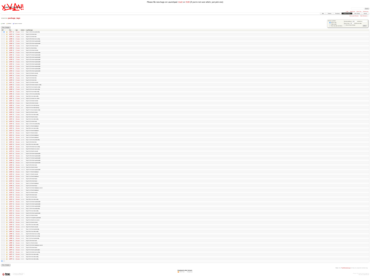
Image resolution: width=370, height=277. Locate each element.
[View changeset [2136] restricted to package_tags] (13, 197)
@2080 (10, 247)
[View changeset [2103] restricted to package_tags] (13, 224)
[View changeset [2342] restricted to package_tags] (13, 55)
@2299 (10, 80)
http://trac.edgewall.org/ (364, 274)
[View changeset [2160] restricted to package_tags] (13, 172)
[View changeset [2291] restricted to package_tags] (13, 82)
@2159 (10, 174)
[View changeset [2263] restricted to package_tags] (13, 103)
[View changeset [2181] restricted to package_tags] (13, 146)
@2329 (10, 68)
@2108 (10, 222)
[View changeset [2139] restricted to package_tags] (13, 190)
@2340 (10, 57)
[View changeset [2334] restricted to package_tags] (13, 64)
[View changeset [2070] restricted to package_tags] (13, 259)
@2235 (10, 117)
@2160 (10, 172)
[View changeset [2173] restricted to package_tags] (13, 155)
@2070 (10, 259)
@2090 (10, 233)
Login (347, 11)
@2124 (10, 206)
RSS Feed (182, 271)
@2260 (10, 105)
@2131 (10, 199)
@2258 (10, 107)
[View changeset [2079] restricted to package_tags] (13, 249)
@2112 (10, 217)
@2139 (10, 190)
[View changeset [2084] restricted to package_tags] (13, 238)
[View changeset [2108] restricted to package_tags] (13, 222)
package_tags (14, 18)
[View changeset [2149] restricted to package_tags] (13, 181)
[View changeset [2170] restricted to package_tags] (13, 158)
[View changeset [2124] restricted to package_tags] (13, 206)
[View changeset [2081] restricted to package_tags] (13, 245)
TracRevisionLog (345, 268)
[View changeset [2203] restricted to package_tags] (13, 144)
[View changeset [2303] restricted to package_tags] (13, 78)
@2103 (10, 224)
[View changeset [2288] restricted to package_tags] (13, 87)
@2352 (10, 45)
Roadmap (337, 13)
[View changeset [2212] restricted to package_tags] (13, 137)
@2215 (10, 133)
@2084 (10, 238)
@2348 (10, 48)
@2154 (10, 176)
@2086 (10, 236)
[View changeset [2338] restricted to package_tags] (13, 59)
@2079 (10, 249)
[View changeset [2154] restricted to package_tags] (13, 176)
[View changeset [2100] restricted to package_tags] (13, 227)
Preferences (365, 11)
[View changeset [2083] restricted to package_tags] (13, 240)
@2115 (10, 215)
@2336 (10, 61)
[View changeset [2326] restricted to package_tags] (13, 71)
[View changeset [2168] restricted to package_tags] (13, 160)
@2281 (10, 94)
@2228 (10, 126)
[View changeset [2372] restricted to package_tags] (13, 34)
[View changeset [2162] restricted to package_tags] (13, 169)
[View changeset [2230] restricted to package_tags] (13, 121)
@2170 (10, 158)
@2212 (10, 137)
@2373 (10, 32)
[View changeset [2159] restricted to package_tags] (13, 174)
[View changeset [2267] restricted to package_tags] (13, 98)
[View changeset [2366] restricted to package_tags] (13, 41)
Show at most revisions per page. (353, 23)
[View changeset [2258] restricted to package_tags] (13, 107)
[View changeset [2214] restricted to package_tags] (13, 135)
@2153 (10, 178)
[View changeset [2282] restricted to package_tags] (13, 91)
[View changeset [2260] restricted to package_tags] (13, 105)
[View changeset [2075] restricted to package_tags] (13, 254)
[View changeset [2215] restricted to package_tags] (13, 133)
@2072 (10, 256)
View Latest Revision (354, 15)
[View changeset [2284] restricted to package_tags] (13, 89)
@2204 (10, 142)
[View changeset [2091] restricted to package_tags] (13, 231)
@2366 (10, 41)
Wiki (323, 13)
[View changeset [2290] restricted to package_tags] (13, 84)
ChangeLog (189, 271)
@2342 (10, 55)
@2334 (10, 64)
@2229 (10, 123)
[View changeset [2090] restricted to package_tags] (13, 233)
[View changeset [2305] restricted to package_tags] (13, 75)
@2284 (10, 89)
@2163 (10, 167)
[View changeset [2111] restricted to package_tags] (13, 220)
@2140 (10, 188)
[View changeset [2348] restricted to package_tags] (13, 48)
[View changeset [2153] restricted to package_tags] (13, 178)
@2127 (10, 204)
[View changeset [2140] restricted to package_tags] (13, 188)
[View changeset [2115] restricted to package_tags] (13, 215)
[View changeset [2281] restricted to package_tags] (13, 94)
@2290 (10, 84)
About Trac (359, 11)
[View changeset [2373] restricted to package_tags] (13, 32)
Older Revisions (363, 15)
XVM (187, 2)
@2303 (10, 78)
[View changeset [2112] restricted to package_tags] (13, 217)
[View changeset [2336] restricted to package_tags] (13, 61)
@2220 (10, 130)
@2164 (10, 165)
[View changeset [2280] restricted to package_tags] (13, 96)
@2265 (10, 100)
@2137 (10, 194)
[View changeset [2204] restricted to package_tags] (13, 142)
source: (4, 18)
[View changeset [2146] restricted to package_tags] (13, 185)
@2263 (10, 103)
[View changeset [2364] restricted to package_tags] (13, 43)
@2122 (10, 208)
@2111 (10, 220)
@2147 (10, 183)
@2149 (10, 181)
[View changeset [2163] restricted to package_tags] (13, 167)
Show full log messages (350, 25)
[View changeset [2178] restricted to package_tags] (13, 151)
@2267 (10, 98)
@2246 (10, 112)
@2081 (10, 245)
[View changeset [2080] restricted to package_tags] (13, 247)
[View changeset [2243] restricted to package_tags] (13, 114)
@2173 (10, 155)
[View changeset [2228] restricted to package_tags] (13, 126)
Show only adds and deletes (336, 25)
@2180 (10, 149)
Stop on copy (333, 22)
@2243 (10, 114)
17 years (18, 32)
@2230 (10, 121)
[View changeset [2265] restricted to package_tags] (13, 100)
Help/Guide (352, 11)
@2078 (10, 252)
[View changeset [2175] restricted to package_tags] (13, 153)
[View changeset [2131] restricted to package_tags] (13, 199)
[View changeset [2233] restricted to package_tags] (13, 119)
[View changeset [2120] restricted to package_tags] (13, 213)
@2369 (10, 36)
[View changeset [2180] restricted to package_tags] (13, 149)
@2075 (10, 254)
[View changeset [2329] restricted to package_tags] (13, 68)
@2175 (10, 153)
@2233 (10, 119)
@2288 (10, 87)
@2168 (10, 160)
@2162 (10, 169)
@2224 (10, 128)
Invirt (180, 2)
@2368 (10, 39)
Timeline (329, 13)
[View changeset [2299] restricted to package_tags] (13, 80)
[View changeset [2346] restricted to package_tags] (13, 50)
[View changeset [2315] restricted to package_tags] (13, 73)
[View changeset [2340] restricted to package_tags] (13, 57)
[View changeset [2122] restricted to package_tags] (13, 208)
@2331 (10, 66)
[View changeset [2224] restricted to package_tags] (13, 128)
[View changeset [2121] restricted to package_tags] (13, 210)
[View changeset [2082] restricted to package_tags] (13, 243)
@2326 (10, 71)
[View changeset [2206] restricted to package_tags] (13, 139)
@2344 (10, 52)
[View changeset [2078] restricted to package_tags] (13, 252)
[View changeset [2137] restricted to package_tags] (13, 194)
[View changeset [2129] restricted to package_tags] (13, 201)
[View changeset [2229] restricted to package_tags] (13, 123)
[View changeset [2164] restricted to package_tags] (13, 165)
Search (365, 13)
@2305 (10, 75)
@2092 (10, 229)
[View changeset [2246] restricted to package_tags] (13, 112)
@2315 (10, 73)
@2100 (10, 227)
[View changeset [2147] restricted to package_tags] (13, 183)
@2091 (10, 231)
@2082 (10, 243)
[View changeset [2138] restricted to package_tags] (13, 192)
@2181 (10, 146)
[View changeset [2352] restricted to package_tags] (13, 45)
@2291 (10, 82)
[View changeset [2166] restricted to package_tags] (13, 162)
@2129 (10, 201)
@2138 (10, 192)
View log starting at (348, 21)
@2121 (10, 210)
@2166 (10, 162)
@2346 (10, 50)
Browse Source (347, 13)
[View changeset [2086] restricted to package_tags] (13, 236)
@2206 (10, 139)
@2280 (10, 96)
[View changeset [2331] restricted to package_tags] (13, 66)
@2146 (10, 185)
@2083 (10, 240)
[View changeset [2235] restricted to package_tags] (13, 117)
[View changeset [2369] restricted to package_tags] (13, 36)
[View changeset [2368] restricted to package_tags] (13, 39)
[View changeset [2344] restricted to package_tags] (13, 52)
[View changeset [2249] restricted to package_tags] (13, 110)
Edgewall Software (19, 274)
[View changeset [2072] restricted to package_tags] (13, 256)
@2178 (10, 151)
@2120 (10, 213)
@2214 (10, 135)
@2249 (10, 110)
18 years (18, 116)
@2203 (10, 144)
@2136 (10, 197)
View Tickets (357, 13)
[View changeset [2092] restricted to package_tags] (13, 229)
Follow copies (334, 24)
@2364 (10, 43)
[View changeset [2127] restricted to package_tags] (13, 204)
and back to (359, 21)
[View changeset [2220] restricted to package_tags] (13, 130)
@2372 (10, 34)
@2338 (10, 59)
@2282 (10, 91)
